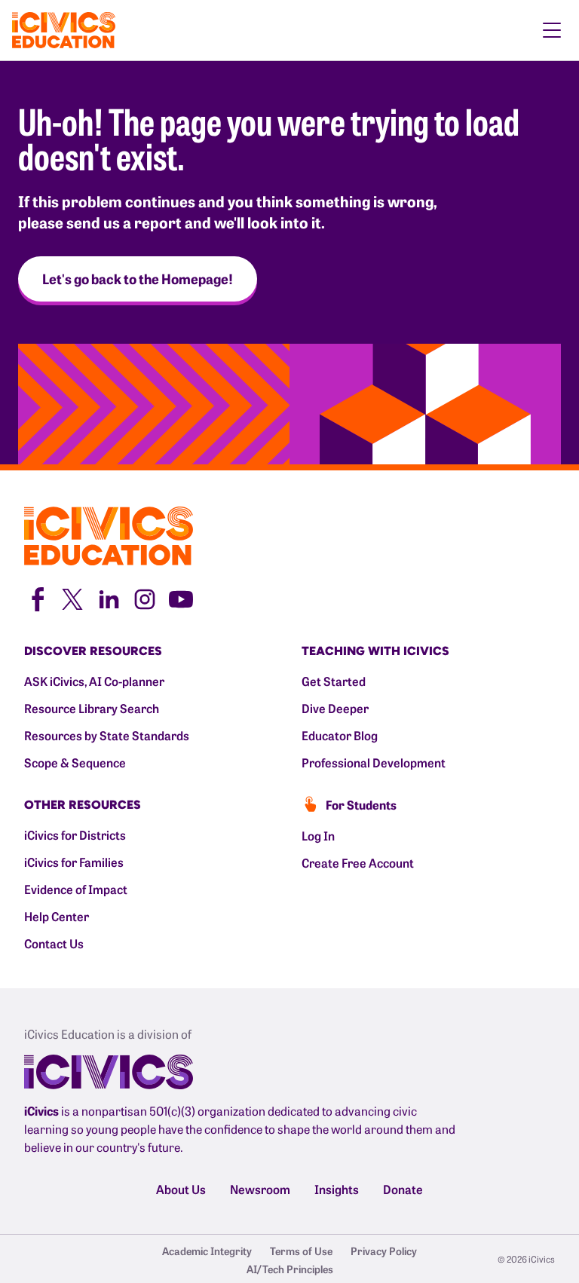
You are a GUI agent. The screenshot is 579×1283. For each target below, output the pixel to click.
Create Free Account (358, 862)
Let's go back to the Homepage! (137, 278)
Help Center (56, 916)
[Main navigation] (552, 30)
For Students (361, 804)
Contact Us (54, 943)
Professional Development (374, 762)
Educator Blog (340, 735)
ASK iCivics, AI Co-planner (94, 680)
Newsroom (260, 1188)
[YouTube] (181, 597)
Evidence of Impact (75, 888)
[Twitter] (72, 597)
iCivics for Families (74, 861)
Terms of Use (301, 1250)
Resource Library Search (91, 708)
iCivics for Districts (75, 834)
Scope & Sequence (75, 762)
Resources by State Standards (106, 735)
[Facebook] (36, 597)
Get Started (334, 680)
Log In (318, 835)
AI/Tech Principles (290, 1268)
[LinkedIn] (108, 597)
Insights (336, 1188)
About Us (181, 1188)
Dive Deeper (335, 708)
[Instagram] (145, 597)
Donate (403, 1188)
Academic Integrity (207, 1250)
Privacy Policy (384, 1250)
